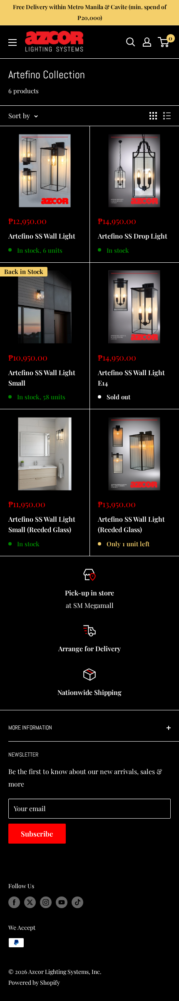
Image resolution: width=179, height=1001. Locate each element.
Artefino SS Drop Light (132, 236)
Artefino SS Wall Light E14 (131, 377)
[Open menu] (12, 42)
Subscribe (37, 833)
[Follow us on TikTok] (77, 902)
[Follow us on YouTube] (61, 902)
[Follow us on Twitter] (30, 902)
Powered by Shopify (34, 982)
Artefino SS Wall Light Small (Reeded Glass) (41, 524)
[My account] (147, 42)
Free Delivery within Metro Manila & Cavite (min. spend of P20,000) (90, 12)
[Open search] (130, 42)
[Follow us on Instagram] (46, 902)
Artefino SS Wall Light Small (41, 377)
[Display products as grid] (153, 116)
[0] (164, 42)
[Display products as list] (167, 116)
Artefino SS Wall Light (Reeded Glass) (131, 524)
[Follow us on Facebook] (14, 902)
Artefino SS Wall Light (41, 236)
